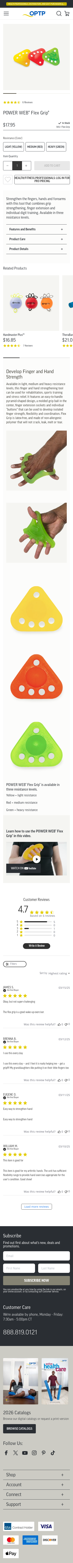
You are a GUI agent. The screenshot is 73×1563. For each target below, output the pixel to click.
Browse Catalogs (19, 1428)
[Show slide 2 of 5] (23, 93)
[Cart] (67, 13)
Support (13, 1504)
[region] (36, 922)
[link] (36, 13)
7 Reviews (28, 346)
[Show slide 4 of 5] (50, 93)
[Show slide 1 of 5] (10, 93)
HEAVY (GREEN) (56, 147)
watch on (17, 868)
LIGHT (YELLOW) (13, 147)
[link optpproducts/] (45, 1454)
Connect (13, 1494)
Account (14, 1485)
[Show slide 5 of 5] (63, 93)
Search (59, 13)
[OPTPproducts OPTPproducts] (17, 1454)
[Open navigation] (6, 13)
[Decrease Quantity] (7, 165)
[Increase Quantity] (26, 165)
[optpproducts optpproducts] (35, 1454)
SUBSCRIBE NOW (36, 1280)
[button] (34, 229)
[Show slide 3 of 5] (36, 93)
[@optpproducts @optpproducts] (54, 1454)
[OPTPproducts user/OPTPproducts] (26, 1454)
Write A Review (37, 946)
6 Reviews (27, 102)
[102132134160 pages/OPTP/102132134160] (7, 1454)
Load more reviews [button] (36, 1206)
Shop (11, 1475)
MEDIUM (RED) (35, 147)
